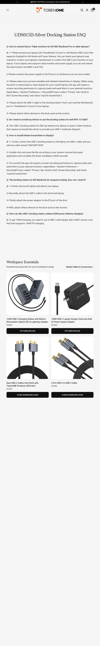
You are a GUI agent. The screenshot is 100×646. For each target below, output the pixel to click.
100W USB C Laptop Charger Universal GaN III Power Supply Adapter (71, 320)
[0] (91, 10)
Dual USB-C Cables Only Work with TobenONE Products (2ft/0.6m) (22, 384)
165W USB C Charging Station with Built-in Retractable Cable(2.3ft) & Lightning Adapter (27, 320)
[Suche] (82, 10)
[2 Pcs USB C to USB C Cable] (72, 358)
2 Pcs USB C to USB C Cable (64, 383)
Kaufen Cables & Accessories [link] (79, 267)
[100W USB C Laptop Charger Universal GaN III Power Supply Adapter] (72, 294)
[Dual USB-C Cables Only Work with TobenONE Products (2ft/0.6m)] (28, 358)
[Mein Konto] (87, 10)
